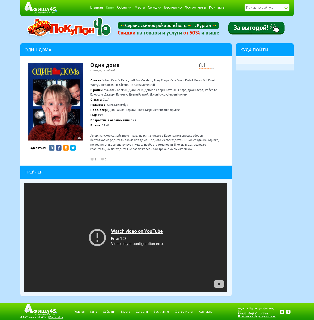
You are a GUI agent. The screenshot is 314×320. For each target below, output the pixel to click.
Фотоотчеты (195, 7)
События (124, 7)
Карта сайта (56, 317)
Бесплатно (173, 7)
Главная (96, 7)
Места (140, 7)
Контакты (217, 7)
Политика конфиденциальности (257, 316)
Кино (110, 7)
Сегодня (154, 7)
